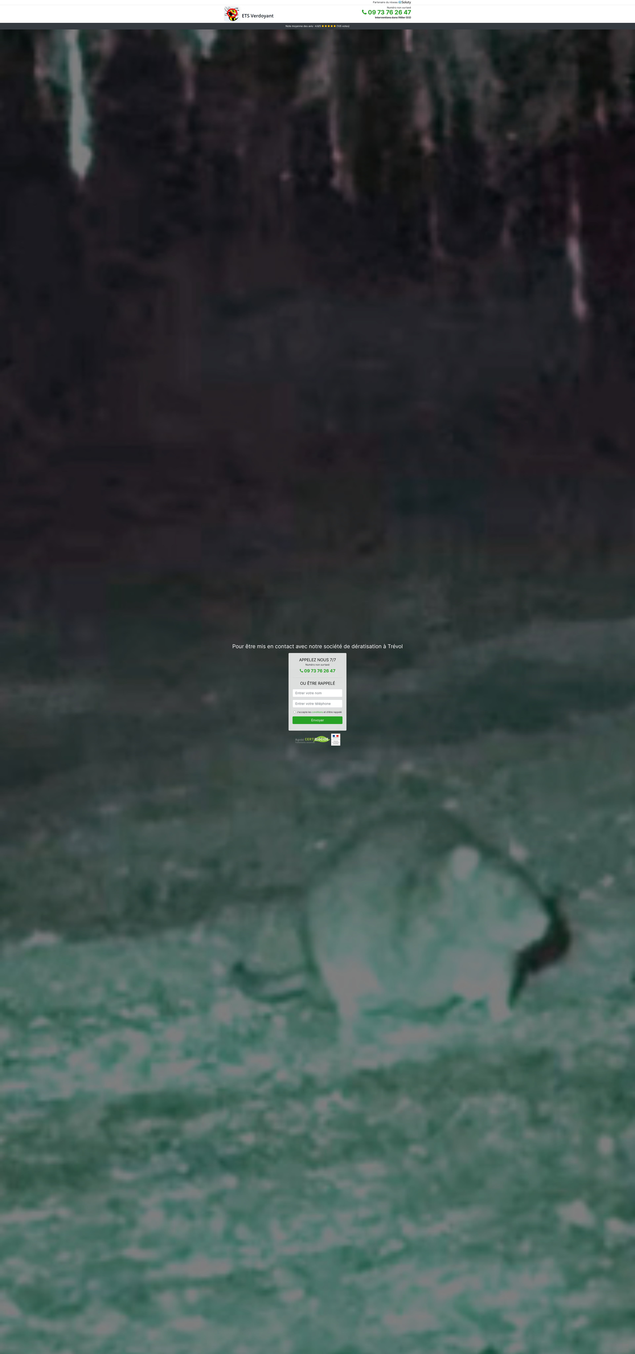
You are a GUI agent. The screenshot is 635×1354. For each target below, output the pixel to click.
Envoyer (317, 720)
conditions (317, 712)
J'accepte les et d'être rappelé (319, 712)
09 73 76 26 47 (389, 12)
